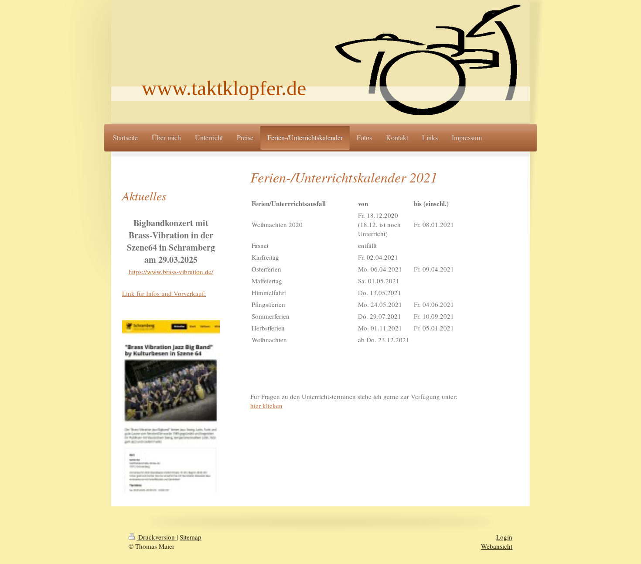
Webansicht (496, 546)
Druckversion (156, 537)
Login (504, 537)
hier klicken (266, 405)
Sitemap (190, 537)
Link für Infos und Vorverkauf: (164, 293)
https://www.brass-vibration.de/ (171, 271)
